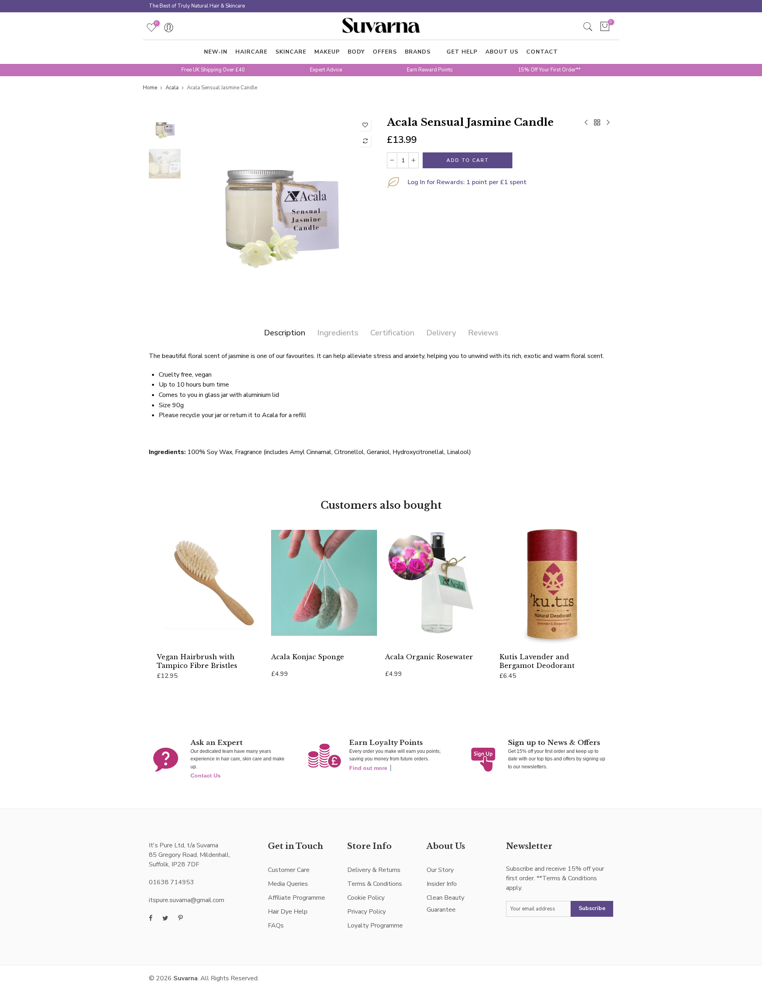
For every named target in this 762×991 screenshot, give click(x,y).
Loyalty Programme (375, 925)
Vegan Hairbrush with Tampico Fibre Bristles (197, 661)
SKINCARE (290, 52)
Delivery (441, 332)
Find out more (368, 768)
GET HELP (461, 52)
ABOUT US (501, 52)
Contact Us (205, 775)
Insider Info (442, 883)
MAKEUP (327, 52)
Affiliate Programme (296, 897)
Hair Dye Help (288, 911)
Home (150, 87)
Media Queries (288, 883)
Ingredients (337, 332)
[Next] (362, 210)
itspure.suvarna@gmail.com (186, 900)
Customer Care (289, 870)
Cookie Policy (366, 897)
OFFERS (385, 52)
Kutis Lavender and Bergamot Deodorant (537, 661)
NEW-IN (215, 52)
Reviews (483, 332)
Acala (172, 87)
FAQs (276, 925)
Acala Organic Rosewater (429, 657)
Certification (392, 332)
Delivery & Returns (373, 870)
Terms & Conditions (374, 883)
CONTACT (542, 52)
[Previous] (197, 210)
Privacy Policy (366, 911)
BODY (356, 52)
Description (284, 332)
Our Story (440, 870)
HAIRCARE (251, 52)
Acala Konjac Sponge (307, 657)
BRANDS (418, 52)
